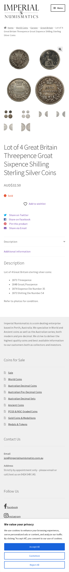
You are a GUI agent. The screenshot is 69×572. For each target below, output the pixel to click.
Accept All (34, 546)
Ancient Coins (16, 405)
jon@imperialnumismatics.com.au (23, 458)
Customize (34, 555)
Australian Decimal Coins (22, 385)
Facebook (12, 507)
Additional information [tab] (17, 251)
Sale (10, 372)
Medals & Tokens (17, 424)
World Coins (22, 27)
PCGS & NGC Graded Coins (23, 411)
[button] (60, 49)
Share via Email (18, 228)
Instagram (14, 516)
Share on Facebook (19, 219)
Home (11, 27)
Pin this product (18, 223)
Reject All (34, 564)
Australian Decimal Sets (22, 398)
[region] (34, 545)
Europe (34, 27)
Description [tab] (10, 241)
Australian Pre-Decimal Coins (25, 392)
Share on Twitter (18, 215)
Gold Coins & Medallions (22, 418)
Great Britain (46, 27)
